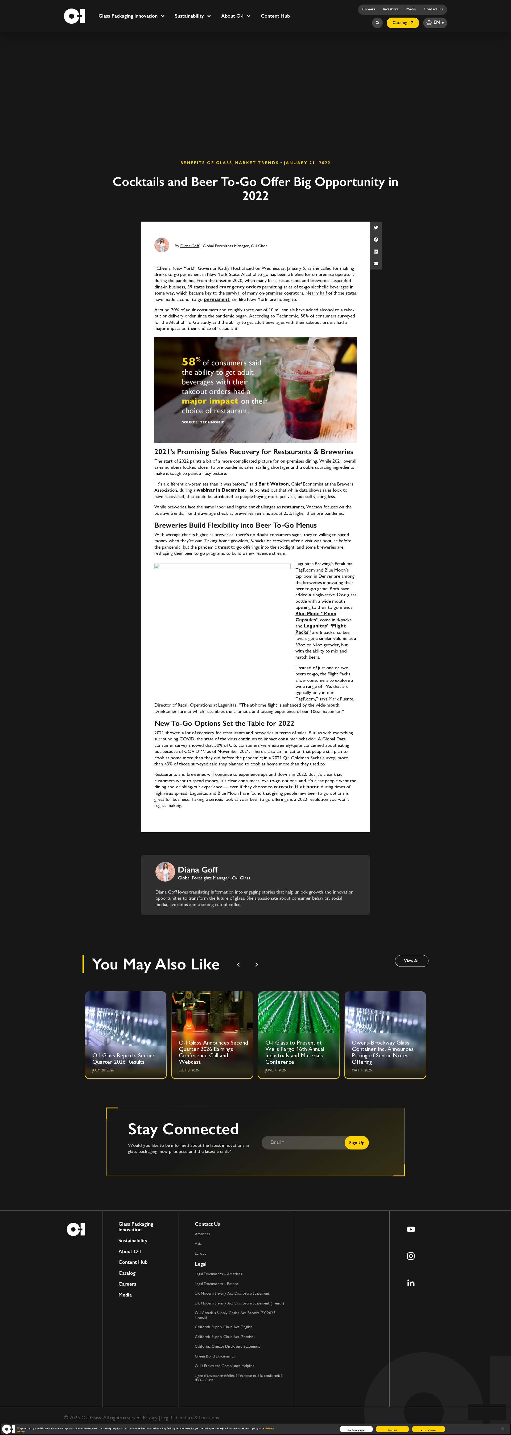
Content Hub (275, 16)
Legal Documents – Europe (217, 1284)
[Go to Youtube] (411, 1229)
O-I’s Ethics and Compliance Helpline (224, 1366)
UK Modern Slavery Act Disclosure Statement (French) (239, 1303)
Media (411, 9)
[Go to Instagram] (411, 1256)
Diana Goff (189, 246)
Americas (202, 1234)
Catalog (126, 1273)
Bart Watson (273, 484)
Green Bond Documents (215, 1356)
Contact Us (433, 9)
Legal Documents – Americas (218, 1274)
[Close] (502, 1428)
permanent (217, 300)
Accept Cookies (428, 1430)
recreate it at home (296, 787)
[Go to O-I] (74, 16)
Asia (198, 1244)
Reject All (392, 1430)
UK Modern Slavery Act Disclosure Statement (232, 1293)
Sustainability (189, 16)
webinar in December (221, 490)
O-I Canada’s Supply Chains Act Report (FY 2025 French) (235, 1315)
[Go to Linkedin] (411, 1283)
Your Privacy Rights (356, 1430)
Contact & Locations (197, 1418)
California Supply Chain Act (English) (224, 1327)
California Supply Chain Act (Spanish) (225, 1337)
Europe (201, 1253)
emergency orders (240, 287)
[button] (376, 228)
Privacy (150, 1418)
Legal (201, 1264)
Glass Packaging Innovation (128, 16)
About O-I (232, 16)
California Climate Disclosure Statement (227, 1346)
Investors (390, 9)
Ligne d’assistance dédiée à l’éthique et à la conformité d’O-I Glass (238, 1378)
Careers (368, 9)
